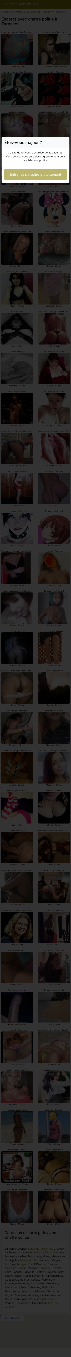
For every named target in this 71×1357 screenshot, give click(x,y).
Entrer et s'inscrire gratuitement (35, 174)
